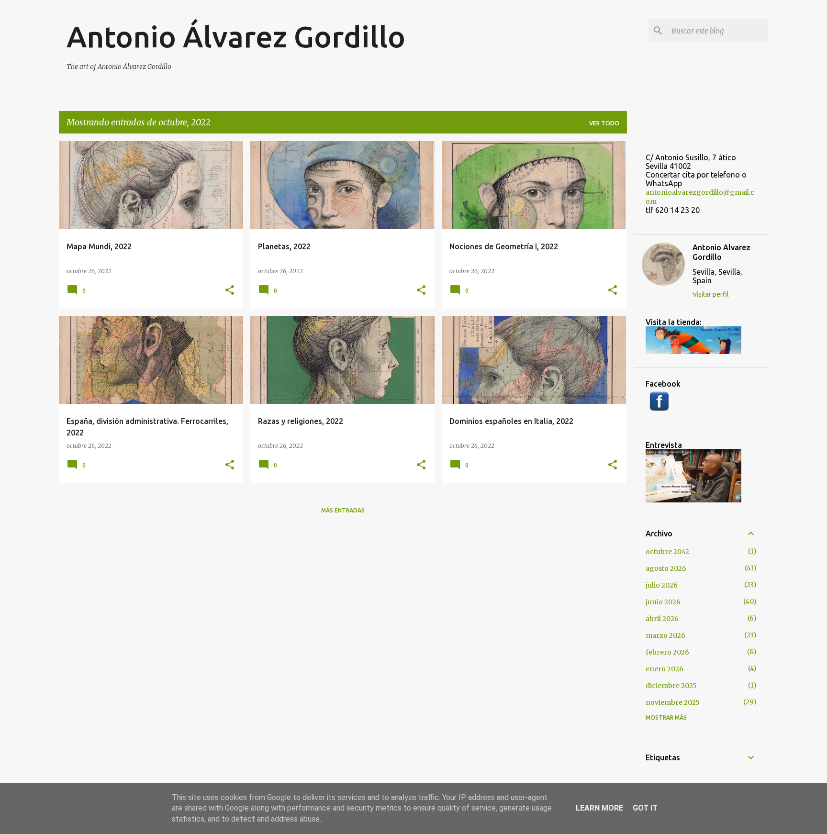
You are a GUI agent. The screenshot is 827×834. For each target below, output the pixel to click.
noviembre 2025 (673, 702)
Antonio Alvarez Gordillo (721, 252)
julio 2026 (662, 585)
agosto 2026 (666, 568)
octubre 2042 (667, 551)
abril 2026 (662, 618)
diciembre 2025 (671, 685)
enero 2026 (664, 669)
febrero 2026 (667, 652)
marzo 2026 (665, 635)
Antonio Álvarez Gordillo (236, 36)
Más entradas (343, 510)
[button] (229, 290)
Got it (645, 807)
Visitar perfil (711, 294)
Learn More (599, 807)
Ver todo (604, 123)
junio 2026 (663, 602)
